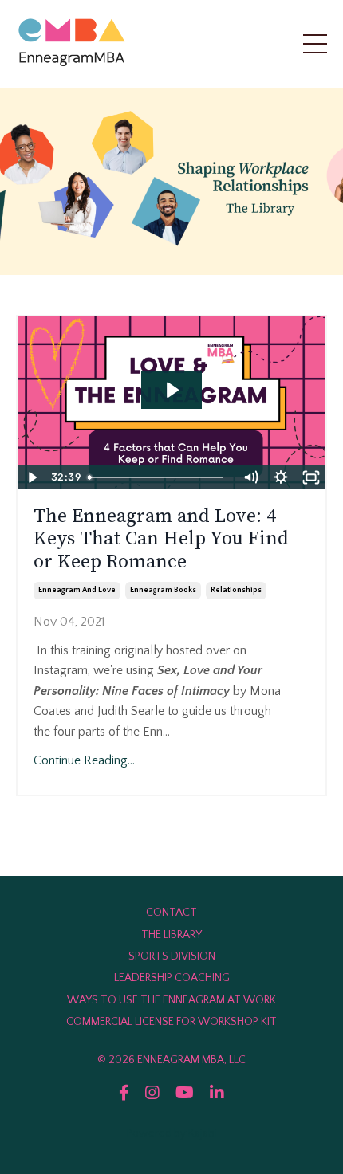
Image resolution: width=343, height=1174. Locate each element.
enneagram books (163, 590)
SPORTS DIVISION (171, 956)
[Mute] (250, 477)
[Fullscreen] (311, 477)
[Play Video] (32, 477)
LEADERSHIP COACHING (172, 978)
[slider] (158, 477)
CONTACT (171, 912)
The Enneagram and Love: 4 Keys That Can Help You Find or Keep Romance (161, 539)
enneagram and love (77, 590)
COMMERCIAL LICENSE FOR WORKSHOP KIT (171, 1021)
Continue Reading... (84, 760)
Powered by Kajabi (172, 1133)
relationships (236, 590)
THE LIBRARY (171, 935)
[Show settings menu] (281, 477)
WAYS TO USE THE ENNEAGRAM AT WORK (171, 1000)
